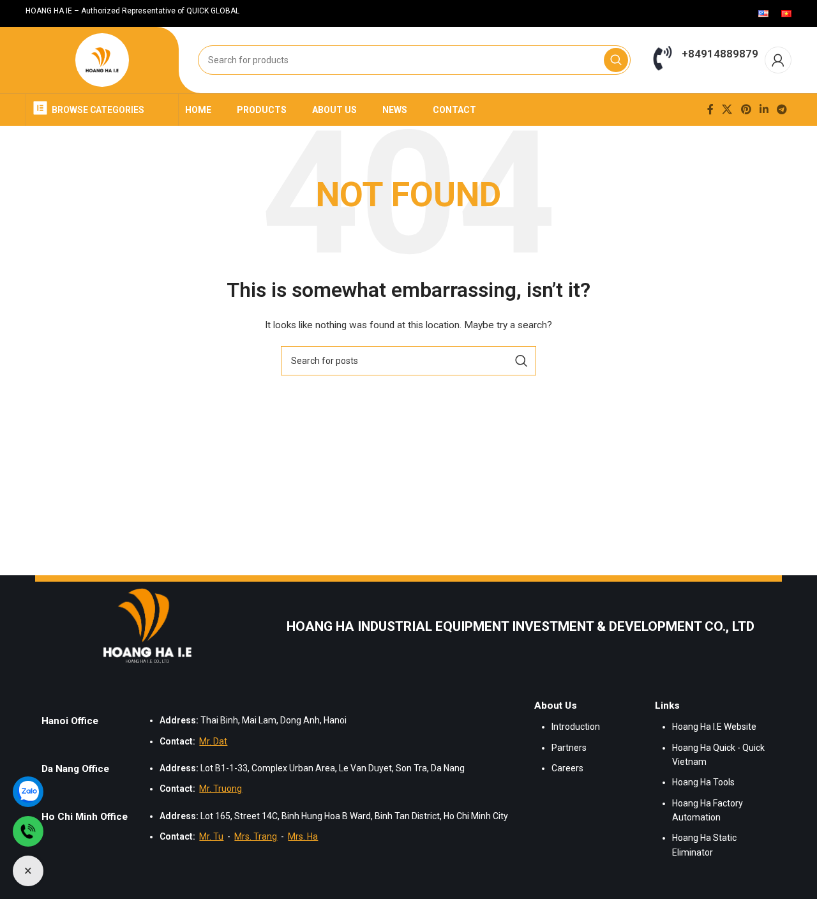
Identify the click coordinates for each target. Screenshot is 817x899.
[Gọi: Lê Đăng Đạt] (28, 831)
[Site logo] (102, 60)
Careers (567, 768)
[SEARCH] (616, 60)
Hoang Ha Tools (703, 782)
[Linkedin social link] (763, 109)
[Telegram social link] (782, 109)
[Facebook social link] (710, 109)
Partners (569, 748)
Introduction (575, 726)
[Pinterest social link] (746, 109)
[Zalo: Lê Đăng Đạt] (28, 791)
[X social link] (727, 109)
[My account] (778, 60)
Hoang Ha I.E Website (714, 726)
